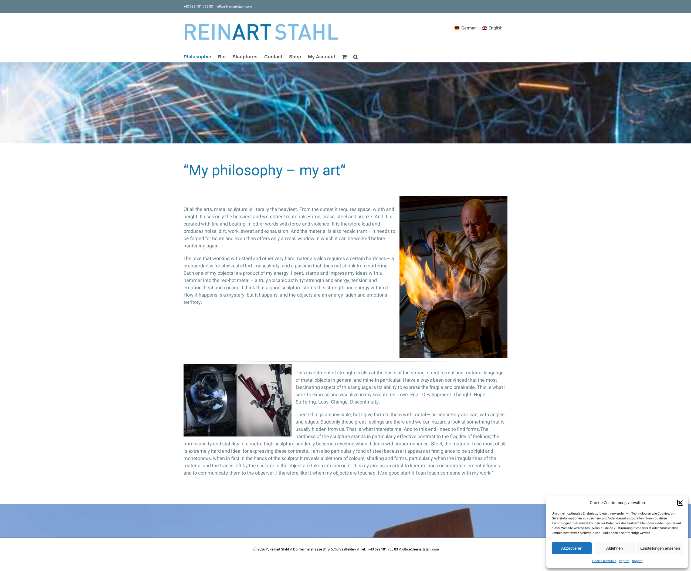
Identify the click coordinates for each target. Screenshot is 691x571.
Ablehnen (614, 548)
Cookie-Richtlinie (604, 561)
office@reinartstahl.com (234, 6)
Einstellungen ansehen (660, 548)
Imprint (624, 561)
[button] (680, 502)
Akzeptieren (571, 548)
